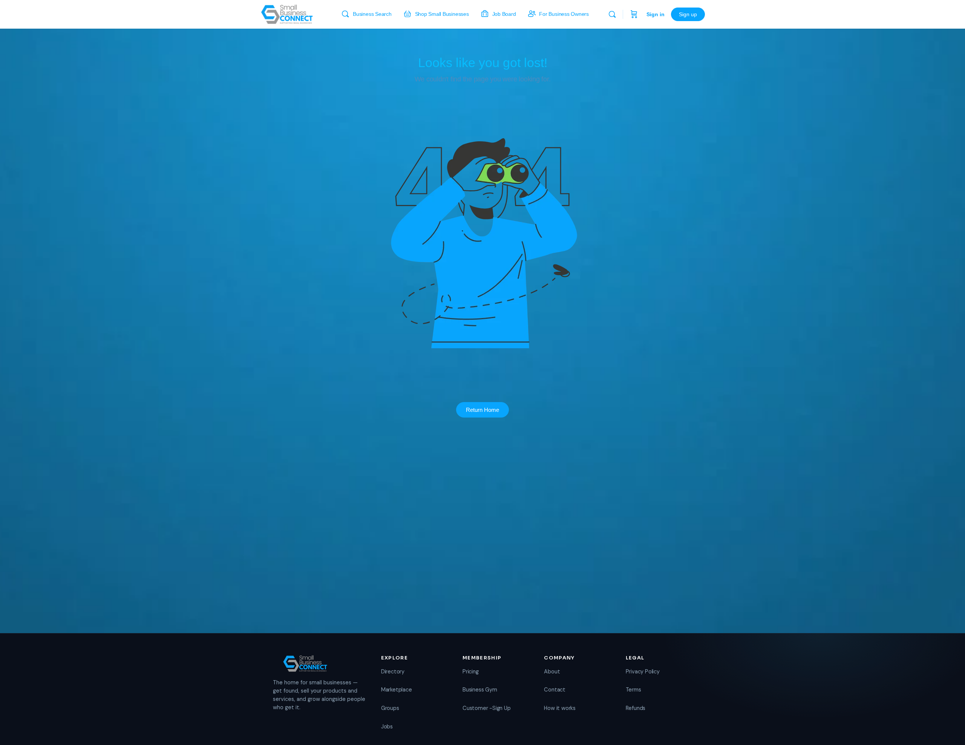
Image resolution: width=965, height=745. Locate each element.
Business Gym (480, 689)
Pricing (471, 671)
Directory (392, 671)
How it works (559, 708)
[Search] (612, 14)
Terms (633, 689)
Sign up (688, 14)
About (552, 671)
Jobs (387, 726)
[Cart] (634, 14)
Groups (390, 708)
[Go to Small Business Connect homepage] (287, 13)
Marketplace (396, 689)
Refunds (636, 708)
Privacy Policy (643, 671)
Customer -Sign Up (486, 708)
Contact (554, 689)
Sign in (655, 14)
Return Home (482, 410)
